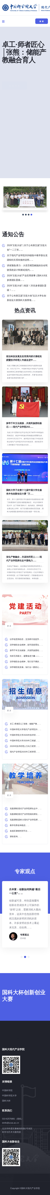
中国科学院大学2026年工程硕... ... (25, 740)
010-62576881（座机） (12, 1119)
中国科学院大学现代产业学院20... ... (25, 729)
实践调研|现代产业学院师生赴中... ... (26, 808)
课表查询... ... (16, 836)
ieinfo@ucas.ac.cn (10, 1123)
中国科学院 (7, 1090)
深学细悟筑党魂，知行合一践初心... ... (26, 667)
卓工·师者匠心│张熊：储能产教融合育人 (24, 52)
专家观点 (24, 935)
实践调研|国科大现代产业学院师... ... (26, 820)
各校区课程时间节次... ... (20, 831)
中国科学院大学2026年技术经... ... (25, 735)
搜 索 (41, 21)
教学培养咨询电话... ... (19, 825)
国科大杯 (6, 1100)
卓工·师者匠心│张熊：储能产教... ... (25, 724)
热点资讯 (25, 310)
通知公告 (13, 234)
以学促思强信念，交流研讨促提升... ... (26, 639)
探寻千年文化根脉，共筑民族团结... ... (26, 650)
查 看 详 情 (14, 75)
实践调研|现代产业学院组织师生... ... (26, 814)
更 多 (9, 626)
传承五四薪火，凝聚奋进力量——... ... (26, 656)
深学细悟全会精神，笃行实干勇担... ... (26, 661)
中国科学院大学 (9, 1095)
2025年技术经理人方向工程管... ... (25, 746)
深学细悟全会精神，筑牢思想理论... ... (26, 645)
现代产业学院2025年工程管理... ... (25, 752)
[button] (22, 957)
